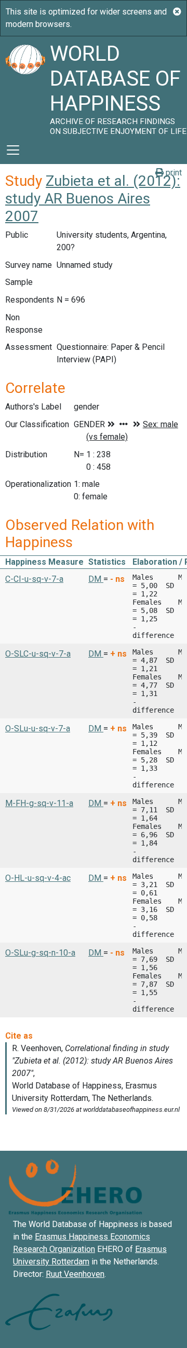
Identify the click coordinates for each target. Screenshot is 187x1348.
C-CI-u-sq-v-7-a (34, 579)
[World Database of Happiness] (25, 86)
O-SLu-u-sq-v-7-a (37, 728)
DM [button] (95, 579)
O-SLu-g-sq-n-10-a (40, 953)
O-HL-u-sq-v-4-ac (38, 878)
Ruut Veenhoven (75, 1274)
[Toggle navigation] (13, 150)
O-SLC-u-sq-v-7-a (38, 654)
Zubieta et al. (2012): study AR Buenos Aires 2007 (92, 198)
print (173, 173)
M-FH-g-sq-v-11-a (39, 803)
